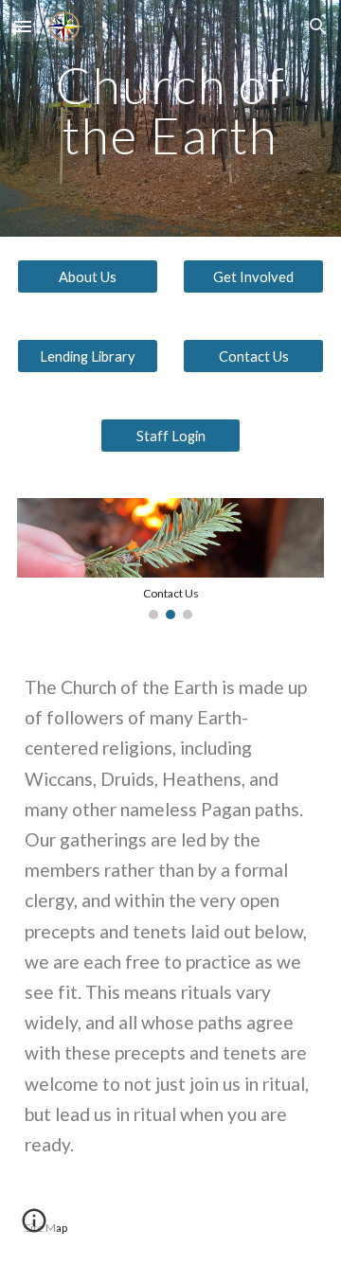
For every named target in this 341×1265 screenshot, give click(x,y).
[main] (170, 119)
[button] (22, 26)
